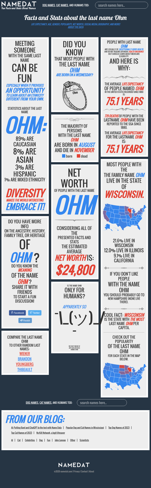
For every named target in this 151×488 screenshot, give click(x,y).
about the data (75, 27)
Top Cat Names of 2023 (21, 433)
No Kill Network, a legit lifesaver (50, 433)
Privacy (76, 471)
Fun (48, 440)
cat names (62, 5)
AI (12, 440)
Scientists (84, 440)
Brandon (25, 358)
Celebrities (30, 440)
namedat (64, 471)
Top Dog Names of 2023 (118, 427)
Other (72, 440)
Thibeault (24, 369)
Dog (41, 440)
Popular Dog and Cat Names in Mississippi (85, 427)
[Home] (74, 466)
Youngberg (24, 364)
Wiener (24, 353)
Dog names (48, 5)
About (91, 471)
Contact (84, 471)
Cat (18, 440)
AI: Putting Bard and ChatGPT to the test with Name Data (36, 427)
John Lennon (60, 440)
